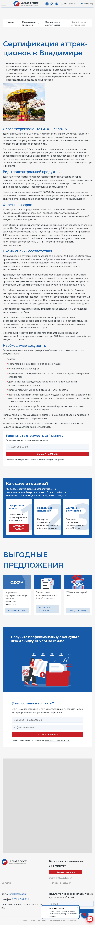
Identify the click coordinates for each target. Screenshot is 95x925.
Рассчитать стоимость (44, 609)
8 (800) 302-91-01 (21, 899)
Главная (10, 22)
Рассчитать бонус (16, 610)
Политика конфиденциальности (32, 921)
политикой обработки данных (51, 459)
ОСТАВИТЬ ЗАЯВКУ (19, 527)
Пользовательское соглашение (62, 921)
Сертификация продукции (29, 23)
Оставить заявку (47, 454)
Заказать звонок (66, 872)
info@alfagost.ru (17, 893)
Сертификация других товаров (52, 23)
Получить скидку (78, 610)
